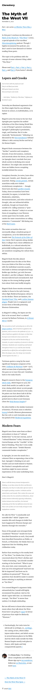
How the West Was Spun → (15, 682)
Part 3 (23, 67)
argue (23, 612)
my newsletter (26, 660)
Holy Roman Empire (17, 402)
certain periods (21, 181)
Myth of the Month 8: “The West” (15, 38)
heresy (4, 412)
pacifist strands (24, 189)
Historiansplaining (9, 43)
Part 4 (29, 67)
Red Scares (11, 224)
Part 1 (13, 67)
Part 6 (13, 70)
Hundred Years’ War (9, 299)
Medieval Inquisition (23, 418)
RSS (9, 689)
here (14, 666)
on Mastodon (21, 663)
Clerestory (8, 5)
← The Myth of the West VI (15, 678)
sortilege (28, 628)
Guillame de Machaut (14, 367)
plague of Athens (7, 329)
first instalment (21, 138)
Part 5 (4, 70)
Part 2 (18, 67)
